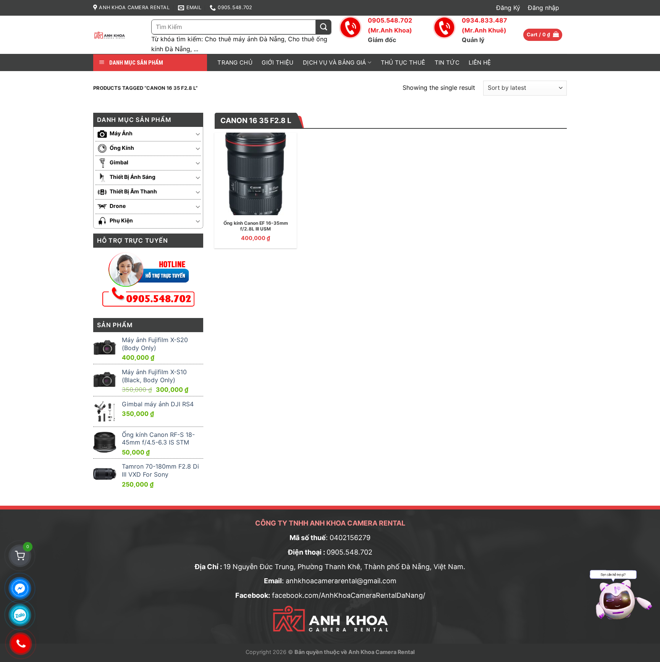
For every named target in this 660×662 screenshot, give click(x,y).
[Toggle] (198, 133)
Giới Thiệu (277, 62)
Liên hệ (480, 62)
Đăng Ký (508, 7)
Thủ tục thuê (403, 62)
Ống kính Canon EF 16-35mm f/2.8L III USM (255, 226)
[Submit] (323, 26)
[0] (20, 556)
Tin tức (447, 62)
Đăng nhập (543, 7)
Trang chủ (234, 62)
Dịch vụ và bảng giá (334, 62)
